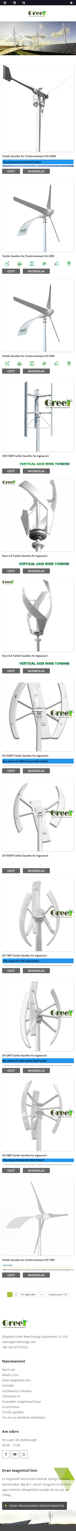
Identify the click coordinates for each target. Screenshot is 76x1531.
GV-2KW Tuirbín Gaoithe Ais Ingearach (24, 1055)
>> (42, 1294)
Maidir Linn (10, 1375)
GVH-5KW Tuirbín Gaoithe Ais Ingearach (25, 456)
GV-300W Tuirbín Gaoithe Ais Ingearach (25, 755)
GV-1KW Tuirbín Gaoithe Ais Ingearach (24, 955)
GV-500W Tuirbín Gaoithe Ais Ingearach (25, 855)
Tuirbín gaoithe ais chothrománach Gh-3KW (28, 256)
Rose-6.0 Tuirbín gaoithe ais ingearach (25, 656)
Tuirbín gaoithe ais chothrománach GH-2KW (28, 356)
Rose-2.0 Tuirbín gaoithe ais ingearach (25, 556)
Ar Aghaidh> (28, 1294)
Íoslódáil (8, 1385)
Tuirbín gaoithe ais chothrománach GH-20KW (29, 156)
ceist (11, 171)
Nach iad (8, 1370)
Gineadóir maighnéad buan (21, 1402)
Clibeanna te (11, 1396)
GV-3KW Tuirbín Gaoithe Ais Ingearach (24, 1155)
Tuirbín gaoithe (13, 1412)
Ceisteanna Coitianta (16, 1391)
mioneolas (36, 171)
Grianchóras (10, 1407)
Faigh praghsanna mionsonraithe (36, 1506)
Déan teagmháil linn (16, 1380)
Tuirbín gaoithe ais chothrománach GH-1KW (28, 1260)
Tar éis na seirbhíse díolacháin (23, 1417)
